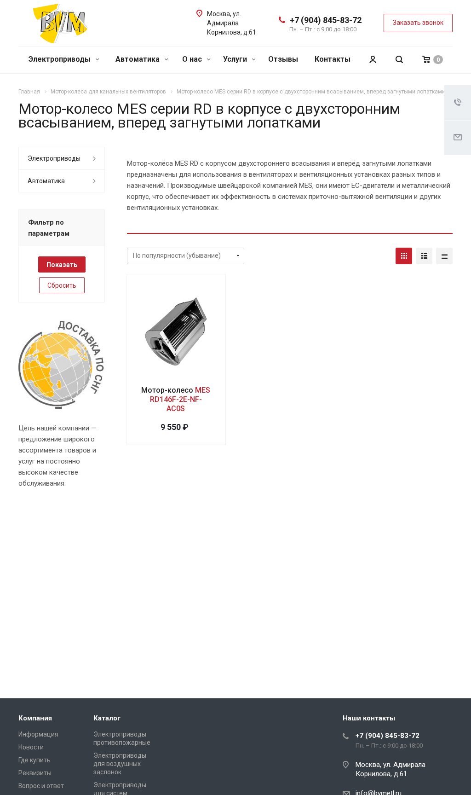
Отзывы (283, 59)
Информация (38, 734)
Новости (31, 747)
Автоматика (138, 59)
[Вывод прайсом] (444, 256)
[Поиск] (399, 59)
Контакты (332, 59)
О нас (193, 59)
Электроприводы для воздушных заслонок (119, 764)
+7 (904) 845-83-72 (326, 20)
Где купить (34, 760)
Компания (35, 718)
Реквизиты (35, 773)
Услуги (236, 59)
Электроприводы (60, 59)
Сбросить (61, 285)
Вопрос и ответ (41, 785)
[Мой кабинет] (372, 59)
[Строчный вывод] (424, 256)
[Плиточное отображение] (404, 256)
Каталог (107, 718)
